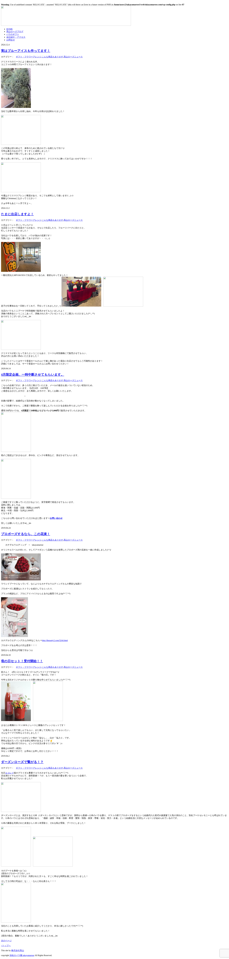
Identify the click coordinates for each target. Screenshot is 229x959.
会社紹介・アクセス (15, 37)
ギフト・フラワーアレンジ (28, 57)
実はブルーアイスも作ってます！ (25, 50)
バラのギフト (12, 34)
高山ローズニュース (73, 57)
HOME (9, 29)
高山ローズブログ (14, 31)
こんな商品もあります (52, 57)
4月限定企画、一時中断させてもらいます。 (32, 374)
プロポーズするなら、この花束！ (25, 534)
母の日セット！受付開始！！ (22, 661)
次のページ (6, 940)
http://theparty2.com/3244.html (55, 640)
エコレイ (9, 773)
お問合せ (10, 40)
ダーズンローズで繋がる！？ (22, 762)
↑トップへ (6, 945)
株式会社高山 (17, 950)
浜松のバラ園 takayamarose (22, 955)
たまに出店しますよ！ (17, 214)
